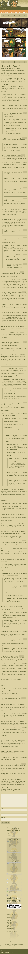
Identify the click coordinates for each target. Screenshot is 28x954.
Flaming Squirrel (3, 403)
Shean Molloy (12, 947)
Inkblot (11, 952)
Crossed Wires (10, 919)
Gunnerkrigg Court (11, 922)
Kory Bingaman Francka (14, 941)
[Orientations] (14, 844)
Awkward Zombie (11, 914)
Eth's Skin (9, 920)
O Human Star (10, 930)
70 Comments (17, 68)
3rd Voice (9, 913)
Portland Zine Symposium (13, 830)
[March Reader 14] (14, 866)
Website (3, 817)
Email (2, 813)
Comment (3, 793)
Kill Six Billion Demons (12, 926)
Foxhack (3, 751)
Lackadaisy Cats (10, 928)
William (3, 704)
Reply (21, 86)
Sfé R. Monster (20, 944)
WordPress (4, 952)
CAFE (8, 834)
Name (2, 808)
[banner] (14, 3)
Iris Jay (21, 947)
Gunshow (9, 923)
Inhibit (8, 925)
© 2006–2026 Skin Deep (7, 951)
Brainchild (9, 916)
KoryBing (11, 68)
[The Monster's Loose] (14, 855)
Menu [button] (4, 8)
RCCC (8, 827)
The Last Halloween (11, 931)
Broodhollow (10, 917)
